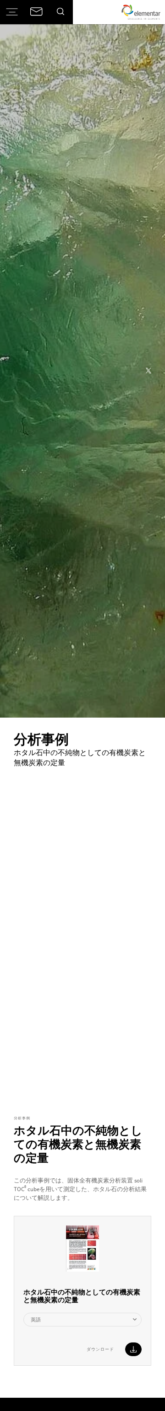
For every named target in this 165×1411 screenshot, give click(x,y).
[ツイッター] (148, 371)
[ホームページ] (141, 12)
